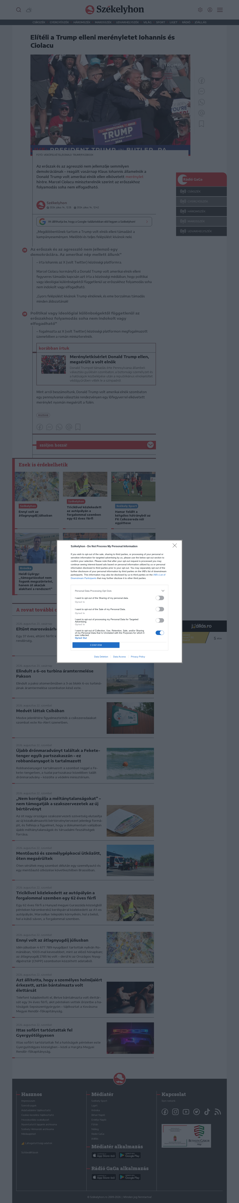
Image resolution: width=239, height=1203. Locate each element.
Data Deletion (101, 656)
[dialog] (119, 601)
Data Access (119, 656)
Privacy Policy (138, 656)
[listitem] (119, 590)
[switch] (160, 598)
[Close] (176, 546)
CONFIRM (96, 645)
